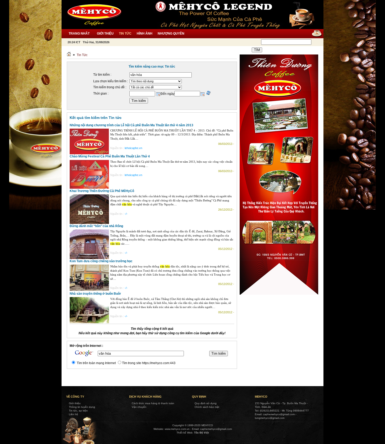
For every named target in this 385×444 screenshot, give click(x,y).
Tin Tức (82, 55)
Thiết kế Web (184, 432)
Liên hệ (73, 414)
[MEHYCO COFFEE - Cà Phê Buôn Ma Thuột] (94, 14)
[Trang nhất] (69, 55)
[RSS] (314, 33)
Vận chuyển (139, 406)
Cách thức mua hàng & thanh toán (153, 403)
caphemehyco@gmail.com (216, 428)
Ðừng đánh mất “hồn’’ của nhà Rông (96, 226)
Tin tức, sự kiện (78, 410)
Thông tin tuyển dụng (82, 406)
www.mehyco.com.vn (177, 428)
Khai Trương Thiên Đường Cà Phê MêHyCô (102, 191)
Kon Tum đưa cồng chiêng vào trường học (101, 261)
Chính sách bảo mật (207, 406)
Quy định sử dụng (206, 403)
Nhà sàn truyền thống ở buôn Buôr (95, 293)
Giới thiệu (75, 403)
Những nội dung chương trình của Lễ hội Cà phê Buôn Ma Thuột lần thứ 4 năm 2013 (131, 125)
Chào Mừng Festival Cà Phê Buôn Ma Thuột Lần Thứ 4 (110, 156)
